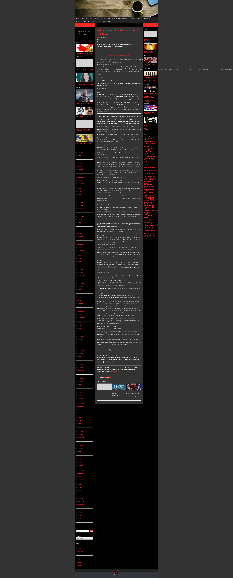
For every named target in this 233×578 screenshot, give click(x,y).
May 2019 (79, 389)
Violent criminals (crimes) (149, 229)
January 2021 (80, 339)
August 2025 (80, 186)
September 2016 (81, 479)
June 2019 (80, 387)
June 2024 (80, 225)
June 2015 (80, 518)
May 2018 (79, 423)
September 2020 (81, 350)
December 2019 (81, 370)
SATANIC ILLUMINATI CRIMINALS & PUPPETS (149, 216)
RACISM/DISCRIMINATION (149, 202)
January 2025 (80, 205)
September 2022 (81, 283)
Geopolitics (96, 18)
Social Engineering (147, 222)
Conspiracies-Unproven (81, 21)
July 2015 (79, 515)
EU (97, 24)
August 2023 (80, 253)
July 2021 (79, 322)
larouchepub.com (148, 184)
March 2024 (80, 233)
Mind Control (102, 18)
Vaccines (146, 229)
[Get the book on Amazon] (92, 24)
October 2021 (80, 314)
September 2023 (81, 250)
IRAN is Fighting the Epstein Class (83, 143)
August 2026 (80, 152)
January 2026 (80, 172)
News (146, 191)
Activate (79, 545)
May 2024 (79, 227)
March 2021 (80, 334)
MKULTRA (108, 18)
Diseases (153, 172)
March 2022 (80, 300)
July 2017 (79, 451)
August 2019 (80, 381)
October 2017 (80, 442)
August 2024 (80, 219)
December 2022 (81, 275)
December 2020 (81, 342)
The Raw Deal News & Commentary (84, 103)
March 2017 (80, 462)
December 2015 (81, 501)
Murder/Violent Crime (149, 189)
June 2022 (80, 292)
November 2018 (81, 406)
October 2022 (80, 280)
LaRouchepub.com (147, 186)
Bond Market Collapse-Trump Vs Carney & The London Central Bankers (84, 68)
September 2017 (81, 445)
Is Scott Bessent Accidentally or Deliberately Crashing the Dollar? (83, 130)
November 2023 (81, 244)
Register (79, 565)
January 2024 (80, 239)
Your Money (153, 237)
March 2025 (80, 199)
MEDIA (153, 186)
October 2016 (80, 476)
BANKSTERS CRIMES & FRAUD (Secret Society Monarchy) (149, 140)
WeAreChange (151, 232)
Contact (79, 554)
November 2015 (81, 504)
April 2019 (79, 392)
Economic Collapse (107, 21)
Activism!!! (82, 18)
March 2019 (80, 395)
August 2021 (80, 320)
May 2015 (79, 521)
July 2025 (79, 188)
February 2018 (80, 431)
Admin (99, 37)
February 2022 (80, 303)
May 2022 (79, 294)
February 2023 (80, 269)
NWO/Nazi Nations (152, 191)
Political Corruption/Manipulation (153, 196)
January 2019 (80, 401)
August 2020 (80, 353)
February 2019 (80, 398)
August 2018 (80, 415)
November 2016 (81, 473)
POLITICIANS (149, 199)
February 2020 (80, 364)
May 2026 (79, 160)
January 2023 (80, 272)
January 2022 (80, 306)
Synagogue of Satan (149, 226)
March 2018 (80, 428)
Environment (152, 176)
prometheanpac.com (149, 200)
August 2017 (80, 448)
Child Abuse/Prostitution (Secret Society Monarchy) (149, 163)
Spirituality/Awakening (151, 224)
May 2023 (79, 261)
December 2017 (81, 437)
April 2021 (79, 331)
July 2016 (79, 484)
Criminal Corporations (149, 169)
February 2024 (80, 236)
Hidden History (108, 24)
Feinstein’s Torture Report (83, 556)
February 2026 (80, 169)
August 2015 (80, 512)
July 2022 (79, 289)
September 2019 (81, 378)
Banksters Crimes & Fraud (123, 18)
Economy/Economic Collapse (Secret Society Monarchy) (150, 175)
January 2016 (80, 498)
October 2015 (80, 507)
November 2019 (81, 373)
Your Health (147, 237)
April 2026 (79, 163)
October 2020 (80, 347)
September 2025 (81, 183)
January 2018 (80, 434)
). (105, 269)
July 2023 (79, 255)
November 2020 (81, 345)
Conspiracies (80, 551)
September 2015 (81, 509)
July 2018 (79, 417)
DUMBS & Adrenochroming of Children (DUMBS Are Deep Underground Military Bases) (150, 53)
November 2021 (81, 311)
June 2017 (80, 454)
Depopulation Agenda (91, 21)
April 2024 (79, 230)
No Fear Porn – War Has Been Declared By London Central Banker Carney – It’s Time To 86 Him (84, 84)
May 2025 (79, 194)
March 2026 (80, 166)
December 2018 (81, 403)
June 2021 (80, 325)
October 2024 (80, 213)
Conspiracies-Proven (146, 18)
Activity (79, 548)
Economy (99, 21)
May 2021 (79, 328)
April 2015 (79, 523)
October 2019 (80, 375)
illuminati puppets (148, 182)
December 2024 (81, 208)
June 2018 (80, 420)
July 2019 (79, 384)
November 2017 (81, 440)
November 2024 (81, 211)
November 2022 (81, 278)
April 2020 (79, 359)
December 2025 (81, 174)
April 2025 (79, 197)
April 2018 (79, 426)
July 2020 (79, 356)
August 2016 (80, 482)
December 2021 (81, 308)
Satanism (114, 18)
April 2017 (79, 459)
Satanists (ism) (149, 221)
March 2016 (80, 493)
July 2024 (79, 222)
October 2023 (80, 247)
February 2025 (80, 202)
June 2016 (80, 487)
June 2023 (80, 258)
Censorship (132, 18)
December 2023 (81, 241)
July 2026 (79, 155)
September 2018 (81, 412)
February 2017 (80, 465)
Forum (79, 559)
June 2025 (80, 191)
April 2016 (79, 490)
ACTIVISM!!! (147, 136)
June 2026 (80, 158)
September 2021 (81, 317)
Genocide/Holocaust (150, 178)
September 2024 (81, 216)
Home (77, 18)
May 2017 (79, 456)
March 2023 (80, 267)
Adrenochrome (89, 18)
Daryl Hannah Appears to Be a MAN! (84, 116)
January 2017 (80, 468)
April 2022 (79, 297)
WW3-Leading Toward (149, 235)
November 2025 (81, 177)
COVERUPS (138, 18)
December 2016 (81, 470)
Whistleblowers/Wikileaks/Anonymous (154, 233)
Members (79, 562)
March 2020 (80, 361)
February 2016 (80, 495)
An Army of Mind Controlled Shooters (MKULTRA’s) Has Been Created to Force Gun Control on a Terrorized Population (149, 80)
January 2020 (80, 367)
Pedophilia (146, 192)
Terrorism (150, 227)
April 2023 (79, 264)
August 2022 (80, 286)
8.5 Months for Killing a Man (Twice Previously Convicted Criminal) (150, 66)
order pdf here (113, 371)
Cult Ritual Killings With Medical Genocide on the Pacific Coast (149, 39)
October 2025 (80, 180)
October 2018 (80, 409)
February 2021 (80, 336)
